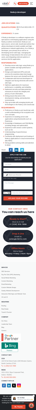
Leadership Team (6, 324)
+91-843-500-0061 (9, 377)
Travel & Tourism (6, 312)
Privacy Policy (29, 402)
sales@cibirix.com (18, 239)
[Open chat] (31, 405)
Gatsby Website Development (10, 290)
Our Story (4, 321)
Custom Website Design (8, 287)
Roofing (3, 306)
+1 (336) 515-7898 (18, 224)
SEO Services (5, 271)
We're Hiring (23, 3)
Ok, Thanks (18, 407)
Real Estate (4, 309)
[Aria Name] (31, 3)
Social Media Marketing (8, 278)
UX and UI (4, 297)
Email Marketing (6, 284)
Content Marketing (7, 281)
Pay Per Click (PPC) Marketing (10, 274)
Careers (3, 330)
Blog (2, 327)
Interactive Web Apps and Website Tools (13, 294)
